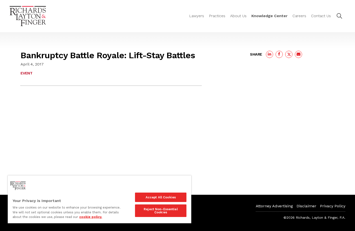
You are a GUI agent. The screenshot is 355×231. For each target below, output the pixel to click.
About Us (238, 16)
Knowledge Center (269, 16)
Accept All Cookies (161, 197)
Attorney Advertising (274, 206)
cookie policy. (90, 217)
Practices (217, 16)
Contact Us (321, 16)
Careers (299, 16)
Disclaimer (306, 206)
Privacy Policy (332, 206)
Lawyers (196, 16)
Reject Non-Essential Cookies (161, 210)
